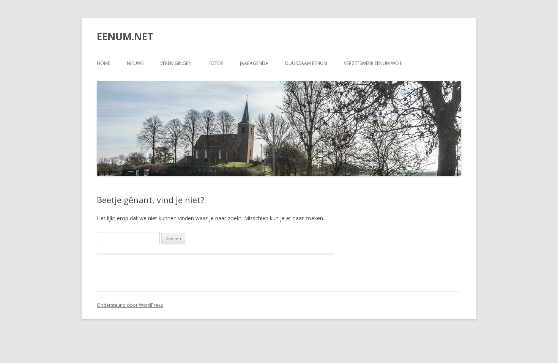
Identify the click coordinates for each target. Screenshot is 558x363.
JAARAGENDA (254, 63)
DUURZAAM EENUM (306, 63)
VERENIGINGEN (176, 63)
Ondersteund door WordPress (130, 305)
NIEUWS (135, 63)
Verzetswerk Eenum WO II (373, 63)
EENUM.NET (125, 36)
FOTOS (215, 63)
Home (103, 63)
